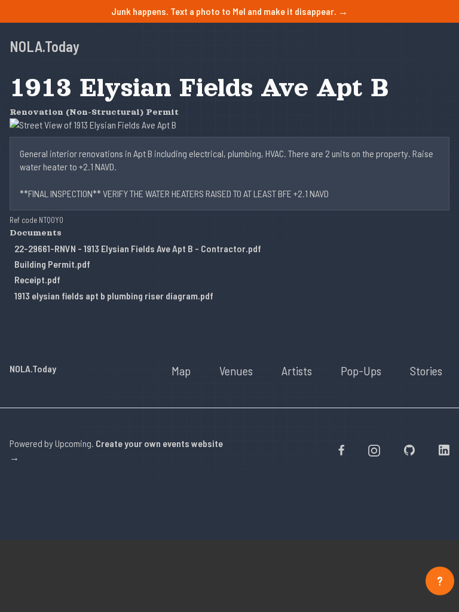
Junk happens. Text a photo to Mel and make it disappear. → (229, 11)
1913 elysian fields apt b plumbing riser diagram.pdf (113, 295)
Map (181, 370)
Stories (426, 370)
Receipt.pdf (37, 279)
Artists (296, 370)
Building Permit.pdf (52, 264)
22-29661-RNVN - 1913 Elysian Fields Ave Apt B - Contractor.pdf (137, 248)
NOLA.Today (44, 46)
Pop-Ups (361, 370)
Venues (236, 370)
